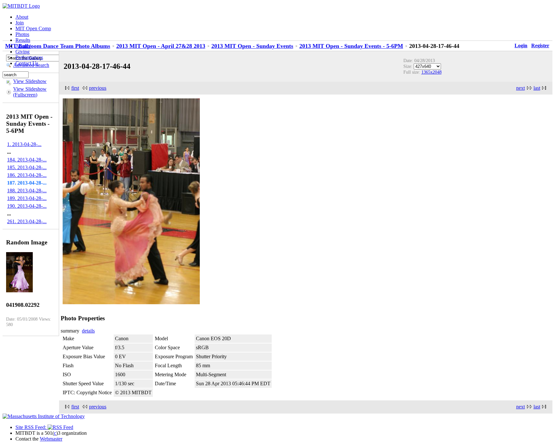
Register (540, 45)
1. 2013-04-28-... (24, 144)
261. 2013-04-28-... (27, 221)
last (536, 88)
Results (22, 40)
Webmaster (51, 439)
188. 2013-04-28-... (27, 190)
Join (19, 22)
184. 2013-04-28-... (27, 159)
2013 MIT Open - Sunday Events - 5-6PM (351, 46)
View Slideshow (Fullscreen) (30, 91)
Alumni (23, 46)
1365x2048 (431, 72)
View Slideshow (30, 81)
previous (97, 88)
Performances (29, 57)
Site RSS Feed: (31, 427)
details (88, 330)
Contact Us (26, 63)
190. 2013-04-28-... (27, 206)
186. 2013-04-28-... (27, 175)
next (520, 88)
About (21, 17)
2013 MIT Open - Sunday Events (252, 46)
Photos (22, 34)
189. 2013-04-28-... (27, 198)
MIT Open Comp (33, 28)
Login (521, 45)
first (75, 88)
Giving (22, 51)
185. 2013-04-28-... (27, 167)
